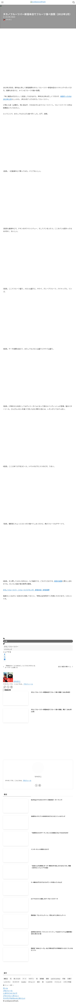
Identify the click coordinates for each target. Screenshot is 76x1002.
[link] (4, 687)
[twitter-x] (8, 687)
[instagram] (11, 687)
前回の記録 (58, 581)
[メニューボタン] (2, 2)
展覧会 (6, 979)
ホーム (5, 988)
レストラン (7, 982)
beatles (23, 982)
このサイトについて (10, 993)
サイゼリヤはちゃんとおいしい (14, 998)
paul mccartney (55, 979)
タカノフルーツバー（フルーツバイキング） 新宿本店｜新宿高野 (26, 590)
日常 (5, 641)
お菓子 (69, 979)
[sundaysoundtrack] (38, 2)
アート (24, 979)
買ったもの (17, 979)
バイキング (8, 649)
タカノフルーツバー (11, 646)
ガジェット (31, 982)
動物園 (42, 979)
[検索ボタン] (73, 2)
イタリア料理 (67, 982)
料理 (64, 979)
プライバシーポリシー (11, 995)
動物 (47, 979)
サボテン (31, 979)
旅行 (38, 982)
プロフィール (28, 684)
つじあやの (49, 982)
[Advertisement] (38, 620)
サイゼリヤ (16, 982)
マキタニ (16, 681)
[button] (4, 654)
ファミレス (58, 982)
